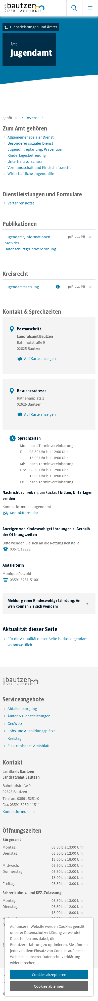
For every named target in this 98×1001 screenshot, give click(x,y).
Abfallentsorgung (22, 708)
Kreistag (14, 738)
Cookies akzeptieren (49, 974)
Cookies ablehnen (49, 986)
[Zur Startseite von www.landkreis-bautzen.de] (32, 8)
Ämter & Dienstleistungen (29, 715)
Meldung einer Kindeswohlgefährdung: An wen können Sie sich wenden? (44, 603)
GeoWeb (15, 723)
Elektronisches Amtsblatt (29, 745)
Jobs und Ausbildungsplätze (32, 730)
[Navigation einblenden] (90, 8)
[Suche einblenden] (74, 8)
